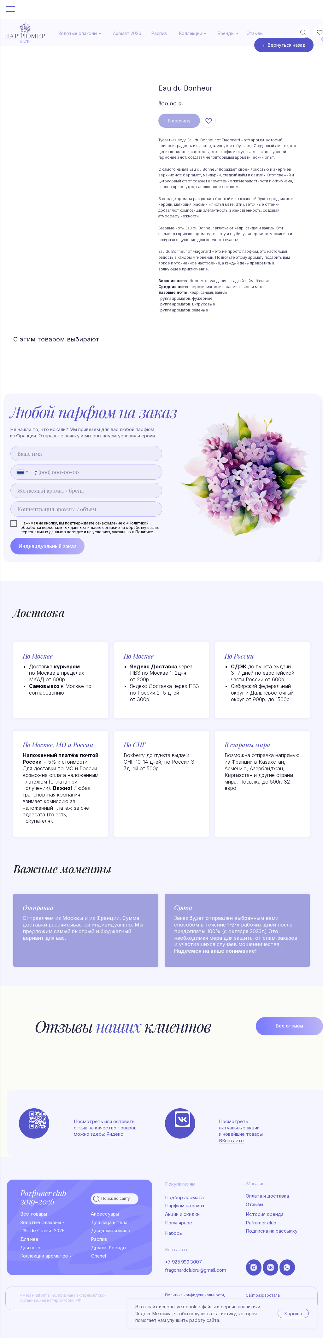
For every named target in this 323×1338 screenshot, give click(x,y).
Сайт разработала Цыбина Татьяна (263, 1298)
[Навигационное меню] (10, 9)
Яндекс (115, 1134)
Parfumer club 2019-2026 (43, 1196)
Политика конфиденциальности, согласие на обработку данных (195, 1297)
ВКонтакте (231, 1141)
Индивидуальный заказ (47, 546)
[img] (182, 1119)
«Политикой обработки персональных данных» (85, 525)
